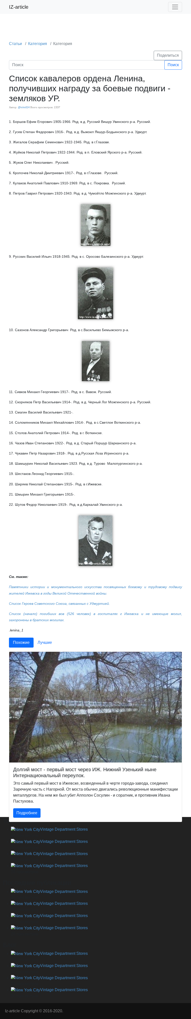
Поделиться (168, 55)
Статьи (15, 44)
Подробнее (26, 813)
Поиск (173, 65)
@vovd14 (24, 107)
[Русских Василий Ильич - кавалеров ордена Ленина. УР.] (95, 293)
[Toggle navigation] (175, 7)
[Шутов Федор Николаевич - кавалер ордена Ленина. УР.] (95, 540)
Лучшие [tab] (45, 642)
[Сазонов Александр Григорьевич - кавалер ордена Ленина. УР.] (95, 361)
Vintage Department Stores (64, 829)
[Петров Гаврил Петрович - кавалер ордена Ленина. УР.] (95, 225)
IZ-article (18, 7)
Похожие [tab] (21, 642)
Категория (37, 44)
